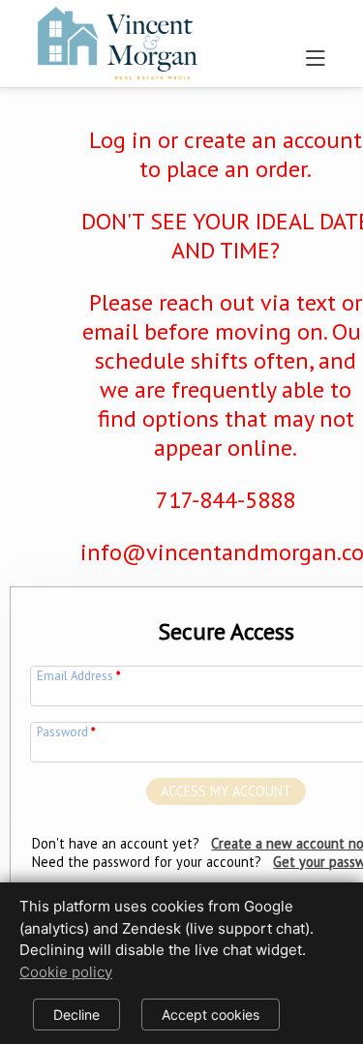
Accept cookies (210, 1014)
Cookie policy (65, 972)
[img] (115, 39)
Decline (76, 1014)
